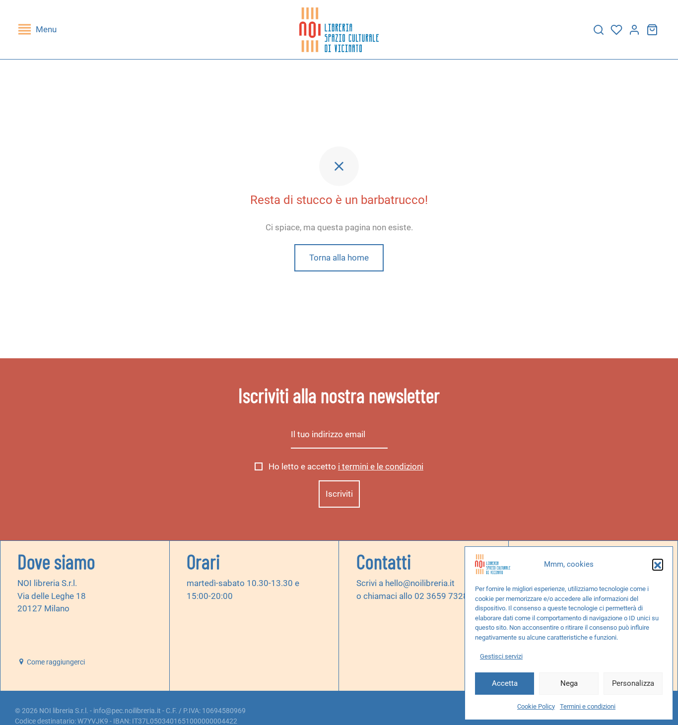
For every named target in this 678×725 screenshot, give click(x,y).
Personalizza (633, 683)
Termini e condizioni (587, 706)
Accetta (505, 683)
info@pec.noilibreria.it (127, 711)
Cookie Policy (536, 706)
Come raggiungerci (55, 662)
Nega (569, 683)
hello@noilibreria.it (420, 583)
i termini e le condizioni (380, 466)
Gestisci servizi (501, 656)
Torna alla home (339, 258)
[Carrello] (652, 30)
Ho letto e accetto (345, 466)
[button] (658, 564)
